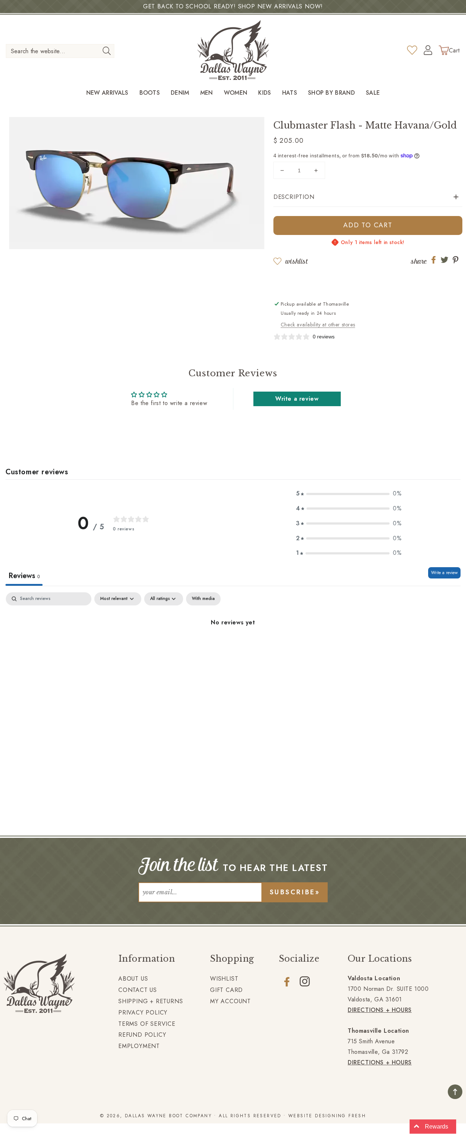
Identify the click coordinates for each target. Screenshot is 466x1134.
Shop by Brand (331, 93)
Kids (264, 93)
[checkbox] (203, 598)
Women (236, 93)
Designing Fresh (340, 1116)
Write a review (297, 399)
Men (206, 93)
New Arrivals (107, 93)
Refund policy (142, 1035)
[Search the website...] (106, 51)
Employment (139, 1046)
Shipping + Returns (150, 1001)
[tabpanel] (233, 647)
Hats (289, 93)
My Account (230, 1001)
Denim (180, 93)
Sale (373, 93)
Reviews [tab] (24, 575)
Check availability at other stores (318, 324)
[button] (367, 197)
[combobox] (60, 51)
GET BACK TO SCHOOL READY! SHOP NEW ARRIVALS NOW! (233, 6)
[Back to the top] (455, 1091)
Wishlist (296, 261)
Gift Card (226, 990)
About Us (133, 978)
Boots (149, 93)
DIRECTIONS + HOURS (380, 1010)
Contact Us (137, 990)
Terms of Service (146, 1024)
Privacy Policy (142, 1012)
